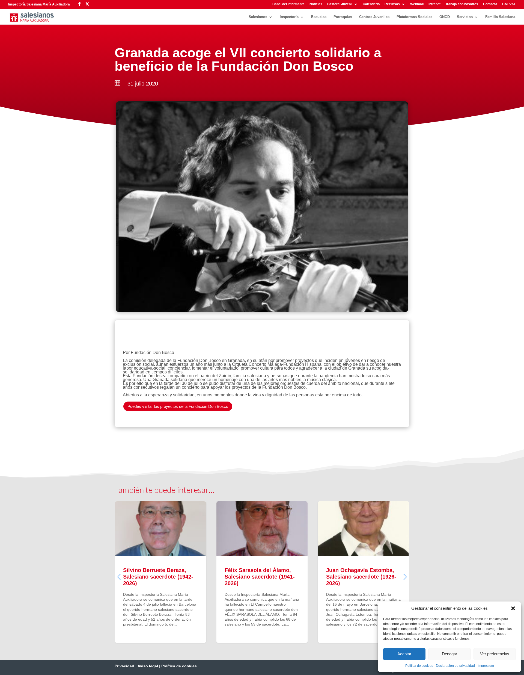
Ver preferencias (494, 654)
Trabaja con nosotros (461, 4)
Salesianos (258, 17)
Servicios (465, 17)
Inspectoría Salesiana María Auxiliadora (39, 4)
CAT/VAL (509, 4)
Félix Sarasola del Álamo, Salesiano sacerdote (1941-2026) (188, 572)
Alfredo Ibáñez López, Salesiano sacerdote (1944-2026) (391, 572)
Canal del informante (288, 4)
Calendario (371, 4)
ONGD (444, 17)
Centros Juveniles (374, 17)
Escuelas (318, 17)
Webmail (417, 4)
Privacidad (124, 666)
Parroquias (343, 17)
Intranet (434, 4)
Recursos (392, 4)
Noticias (315, 4)
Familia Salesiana (500, 17)
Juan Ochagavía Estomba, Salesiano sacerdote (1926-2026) (289, 572)
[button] (513, 608)
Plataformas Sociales (414, 17)
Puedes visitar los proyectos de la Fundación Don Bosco (177, 406)
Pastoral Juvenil (339, 4)
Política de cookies (419, 666)
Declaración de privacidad (455, 666)
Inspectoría (289, 17)
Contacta (490, 4)
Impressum (486, 666)
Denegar (449, 654)
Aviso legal (148, 666)
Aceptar (404, 654)
